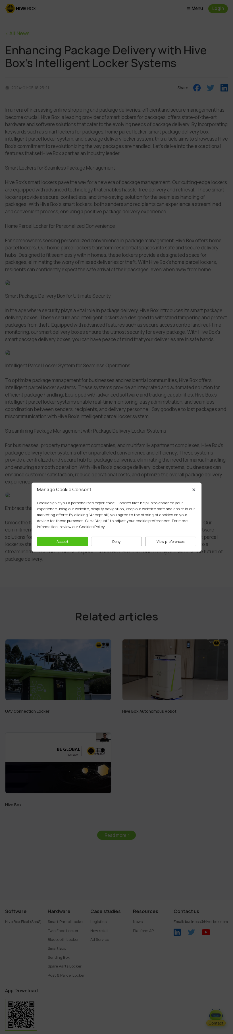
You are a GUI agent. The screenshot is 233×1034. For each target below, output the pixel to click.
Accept (62, 541)
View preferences (171, 541)
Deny (116, 541)
